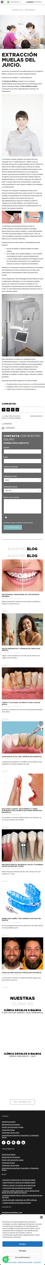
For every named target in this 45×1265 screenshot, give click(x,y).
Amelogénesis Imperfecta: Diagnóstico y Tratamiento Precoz (20, 1136)
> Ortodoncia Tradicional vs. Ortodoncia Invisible (18, 1180)
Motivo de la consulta (11, 497)
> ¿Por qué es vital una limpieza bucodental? (17, 1188)
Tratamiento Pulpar (8, 1130)
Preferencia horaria (10, 487)
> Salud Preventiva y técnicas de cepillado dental (18, 1182)
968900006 (38, 2)
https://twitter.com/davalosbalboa (24, 389)
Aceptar (22, 1244)
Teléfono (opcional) (11, 466)
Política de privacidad (25, 1262)
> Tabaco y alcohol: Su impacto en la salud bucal (18, 1185)
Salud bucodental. (36, 416)
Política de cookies (10, 1262)
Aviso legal (37, 1262)
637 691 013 (15, 2)
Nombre (6, 447)
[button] (41, 1217)
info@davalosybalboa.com (12, 1212)
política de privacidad (25, 523)
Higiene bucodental (8, 1122)
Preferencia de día (10, 476)
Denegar (22, 1251)
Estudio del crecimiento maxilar (12, 1127)
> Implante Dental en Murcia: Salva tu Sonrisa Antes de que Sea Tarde (22, 1196)
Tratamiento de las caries (10, 1133)
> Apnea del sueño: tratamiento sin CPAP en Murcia (19, 1200)
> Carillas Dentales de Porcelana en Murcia (16, 1203)
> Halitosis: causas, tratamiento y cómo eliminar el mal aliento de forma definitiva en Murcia (20, 1192)
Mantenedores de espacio (11, 1124)
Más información (22, 1102)
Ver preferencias (22, 1257)
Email (5, 457)
